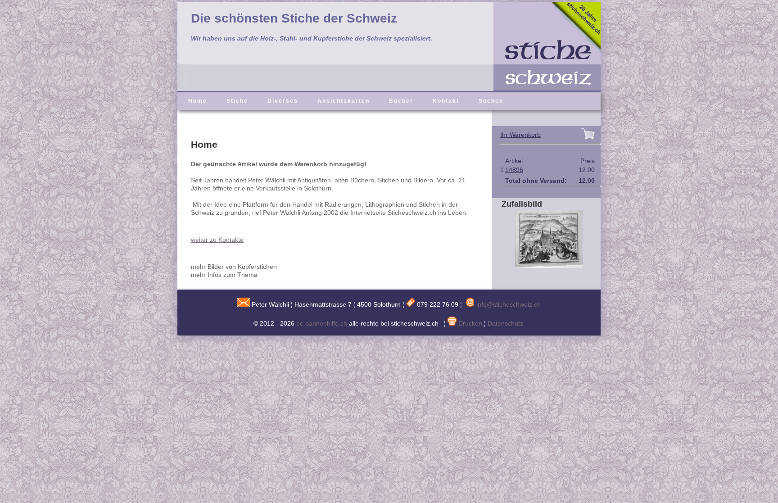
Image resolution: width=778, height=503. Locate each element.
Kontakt (446, 101)
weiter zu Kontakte (217, 239)
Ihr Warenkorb (520, 134)
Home (197, 101)
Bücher (401, 101)
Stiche (237, 101)
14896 (514, 169)
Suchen (491, 101)
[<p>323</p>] (542, 265)
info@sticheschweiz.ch (508, 304)
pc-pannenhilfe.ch (321, 323)
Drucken (469, 323)
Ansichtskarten (343, 101)
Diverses (282, 101)
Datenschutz (505, 323)
